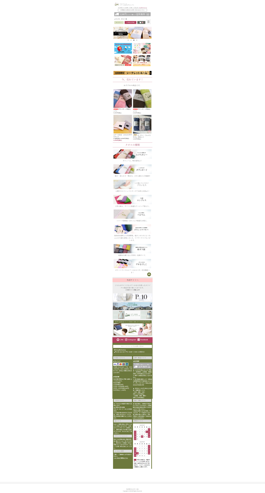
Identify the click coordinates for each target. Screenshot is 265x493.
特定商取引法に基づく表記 (132, 489)
